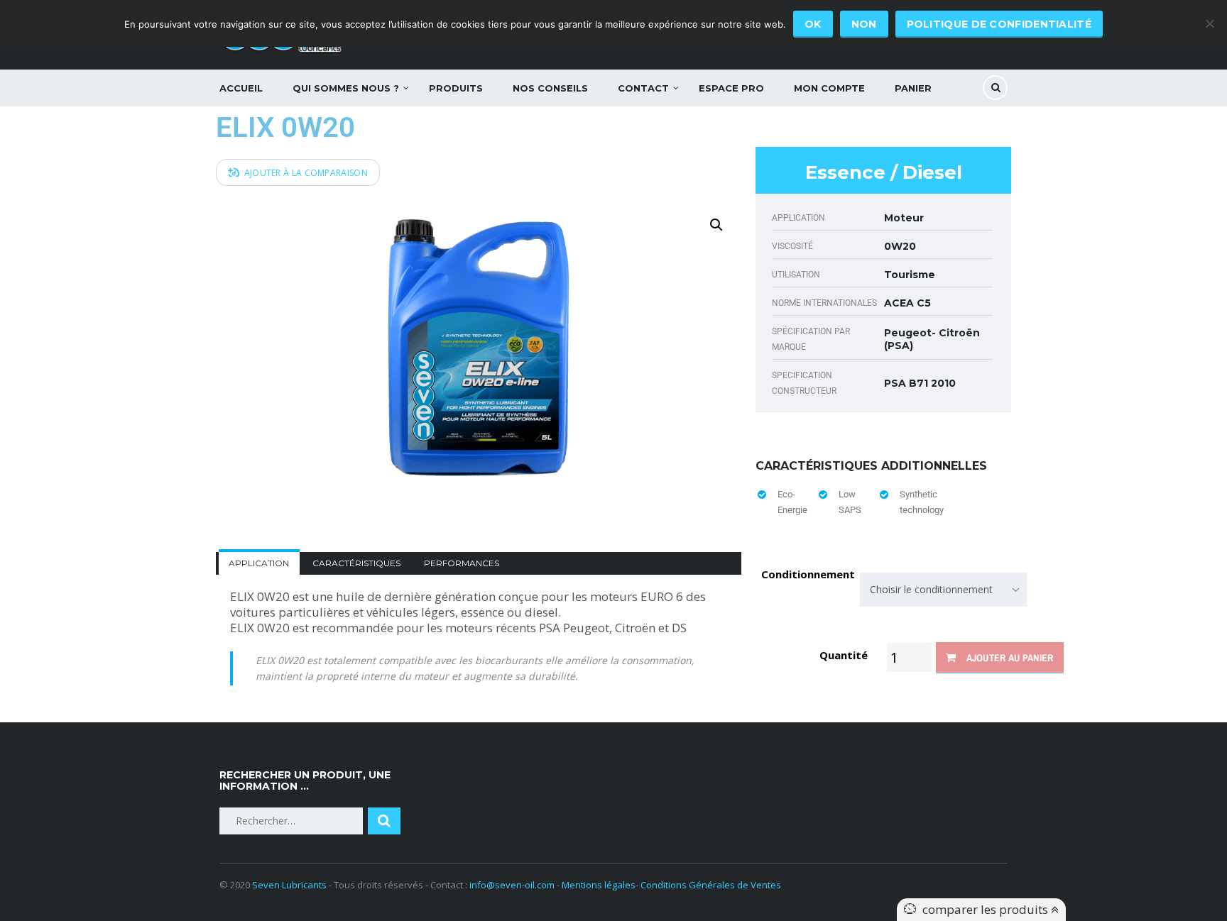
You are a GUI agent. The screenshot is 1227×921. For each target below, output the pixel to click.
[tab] (259, 563)
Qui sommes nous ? (346, 88)
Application (259, 563)
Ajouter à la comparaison (306, 173)
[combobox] (943, 590)
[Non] (1209, 23)
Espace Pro (731, 88)
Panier (913, 88)
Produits (456, 88)
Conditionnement (808, 574)
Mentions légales (599, 884)
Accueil (241, 88)
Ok (813, 24)
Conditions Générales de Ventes (710, 884)
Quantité (842, 655)
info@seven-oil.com (512, 884)
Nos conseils (550, 88)
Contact (643, 88)
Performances (461, 563)
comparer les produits (986, 909)
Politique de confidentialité (999, 24)
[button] (716, 225)
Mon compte (829, 88)
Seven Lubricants (289, 884)
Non (864, 24)
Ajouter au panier (1010, 657)
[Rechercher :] (291, 820)
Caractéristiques (356, 563)
